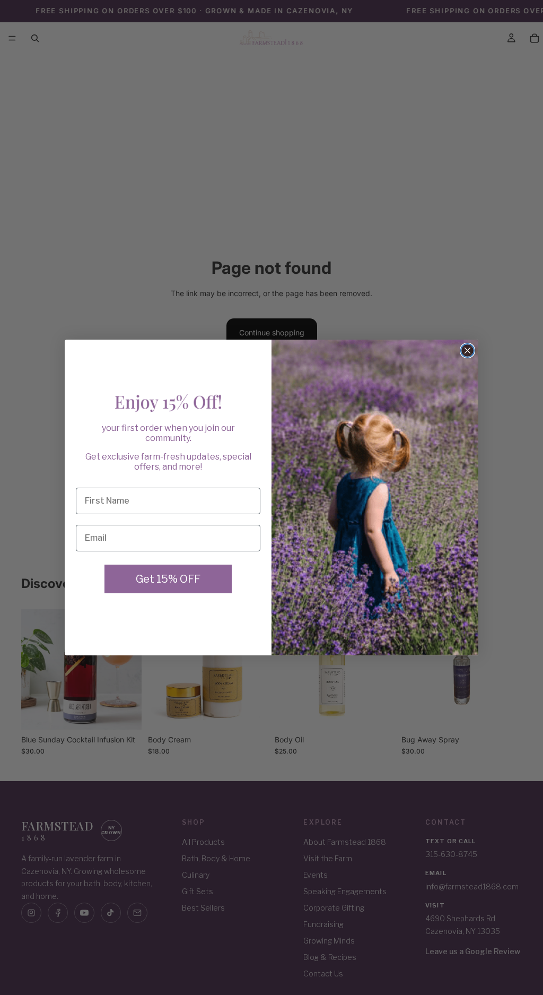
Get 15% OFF (168, 579)
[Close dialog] (467, 350)
